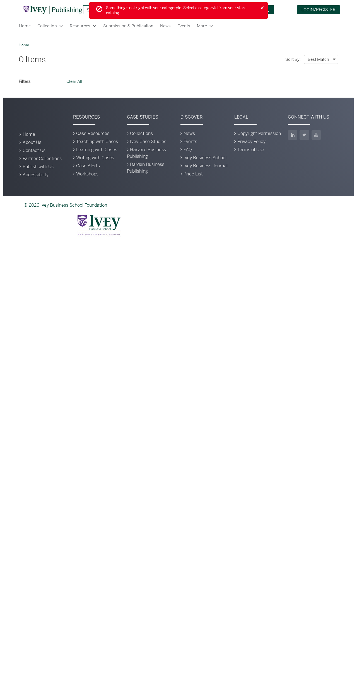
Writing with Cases (95, 158)
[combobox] (321, 59)
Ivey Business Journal (206, 166)
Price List (193, 174)
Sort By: (293, 59)
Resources (80, 25)
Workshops (87, 174)
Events (183, 25)
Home (25, 25)
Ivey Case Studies (148, 141)
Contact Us (34, 150)
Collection (47, 25)
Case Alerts (88, 166)
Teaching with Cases (97, 141)
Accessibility (36, 175)
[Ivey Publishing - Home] (53, 9)
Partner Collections (42, 158)
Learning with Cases (96, 150)
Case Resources (92, 133)
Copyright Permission (259, 133)
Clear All (74, 81)
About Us (32, 142)
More (202, 25)
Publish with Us (38, 167)
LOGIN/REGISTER (318, 9)
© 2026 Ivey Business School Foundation (65, 205)
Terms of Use (250, 150)
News (165, 25)
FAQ (188, 150)
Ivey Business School (205, 158)
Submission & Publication (128, 25)
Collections (141, 133)
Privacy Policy (251, 141)
